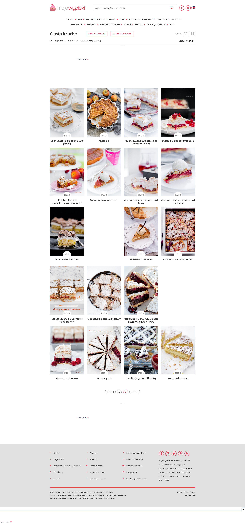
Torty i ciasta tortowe (140, 19)
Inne (172, 24)
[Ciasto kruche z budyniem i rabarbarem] (67, 290)
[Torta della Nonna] (178, 350)
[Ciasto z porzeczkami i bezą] (178, 112)
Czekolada (161, 19)
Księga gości (131, 472)
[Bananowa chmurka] (67, 231)
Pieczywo (91, 24)
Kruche (89, 19)
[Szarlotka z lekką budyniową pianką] (67, 112)
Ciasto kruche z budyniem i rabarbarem (67, 320)
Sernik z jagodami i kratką (141, 378)
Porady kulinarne (97, 466)
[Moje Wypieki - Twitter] (174, 453)
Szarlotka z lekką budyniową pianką (67, 142)
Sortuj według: (186, 40)
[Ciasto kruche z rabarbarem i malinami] (178, 172)
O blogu (57, 453)
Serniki (175, 19)
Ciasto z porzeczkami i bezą (178, 140)
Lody (122, 19)
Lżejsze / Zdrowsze (156, 24)
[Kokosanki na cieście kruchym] (104, 290)
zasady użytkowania (106, 498)
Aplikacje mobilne (97, 472)
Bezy (80, 19)
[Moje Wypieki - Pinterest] (180, 453)
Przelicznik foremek (134, 466)
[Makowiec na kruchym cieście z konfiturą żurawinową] (141, 290)
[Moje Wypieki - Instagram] (188, 8)
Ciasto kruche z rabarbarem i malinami (178, 202)
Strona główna (56, 41)
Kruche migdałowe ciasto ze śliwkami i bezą (141, 142)
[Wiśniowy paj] (104, 350)
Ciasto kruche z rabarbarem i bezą (141, 202)
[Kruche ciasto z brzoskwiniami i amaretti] (67, 172)
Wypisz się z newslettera (136, 478)
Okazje (127, 24)
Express (139, 24)
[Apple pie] (104, 112)
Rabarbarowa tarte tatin (104, 200)
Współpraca (58, 472)
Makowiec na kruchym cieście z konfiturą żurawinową (141, 320)
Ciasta (70, 19)
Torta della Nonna (178, 378)
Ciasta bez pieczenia (110, 24)
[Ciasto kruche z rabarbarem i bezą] (141, 172)
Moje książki (59, 459)
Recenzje (93, 453)
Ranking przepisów (97, 478)
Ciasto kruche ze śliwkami (178, 259)
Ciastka (101, 19)
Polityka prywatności (89, 498)
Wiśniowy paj (104, 378)
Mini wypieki (77, 24)
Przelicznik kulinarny (134, 459)
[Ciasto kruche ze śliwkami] (178, 231)
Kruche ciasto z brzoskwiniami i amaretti (67, 202)
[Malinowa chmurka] (67, 350)
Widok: (178, 33)
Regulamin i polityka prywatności (67, 466)
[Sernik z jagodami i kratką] (141, 350)
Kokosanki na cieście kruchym (104, 318)
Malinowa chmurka (67, 378)
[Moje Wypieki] (67, 8)
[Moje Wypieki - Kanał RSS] (186, 453)
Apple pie (104, 140)
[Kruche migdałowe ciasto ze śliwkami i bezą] (141, 112)
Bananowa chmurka (67, 259)
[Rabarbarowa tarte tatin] (104, 172)
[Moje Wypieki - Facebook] (181, 8)
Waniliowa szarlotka (141, 259)
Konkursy (94, 459)
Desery (112, 19)
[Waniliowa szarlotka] (141, 231)
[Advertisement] (122, 52)
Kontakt (57, 478)
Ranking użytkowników (135, 453)
